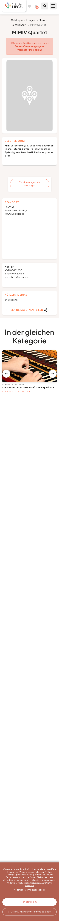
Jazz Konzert (19, 24)
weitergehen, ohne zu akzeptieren (29, 890)
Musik (42, 19)
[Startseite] (14, 6)
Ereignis (30, 19)
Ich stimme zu (29, 901)
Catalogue (17, 19)
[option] (29, 95)
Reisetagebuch (29, 6)
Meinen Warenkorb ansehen (36, 6)
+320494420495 (14, 273)
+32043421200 (13, 270)
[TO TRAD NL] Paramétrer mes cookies (29, 911)
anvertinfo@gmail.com (17, 276)
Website (13, 299)
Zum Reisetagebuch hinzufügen (29, 184)
